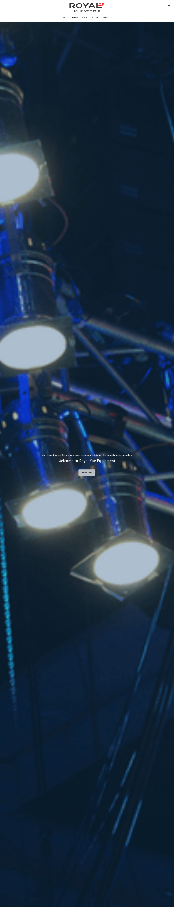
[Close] (116, 435)
